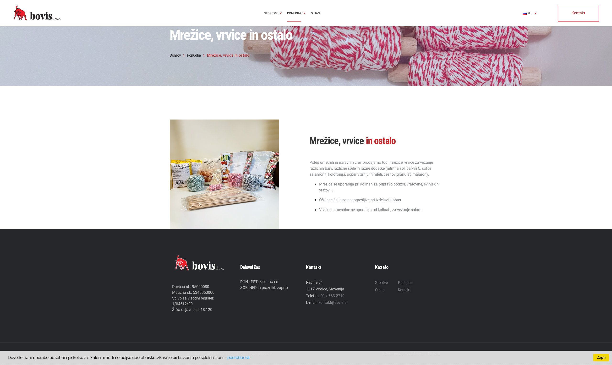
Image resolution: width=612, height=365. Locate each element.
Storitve (381, 283)
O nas (380, 290)
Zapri (601, 357)
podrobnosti (238, 357)
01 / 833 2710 (332, 296)
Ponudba (405, 283)
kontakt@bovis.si (332, 302)
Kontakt (404, 290)
